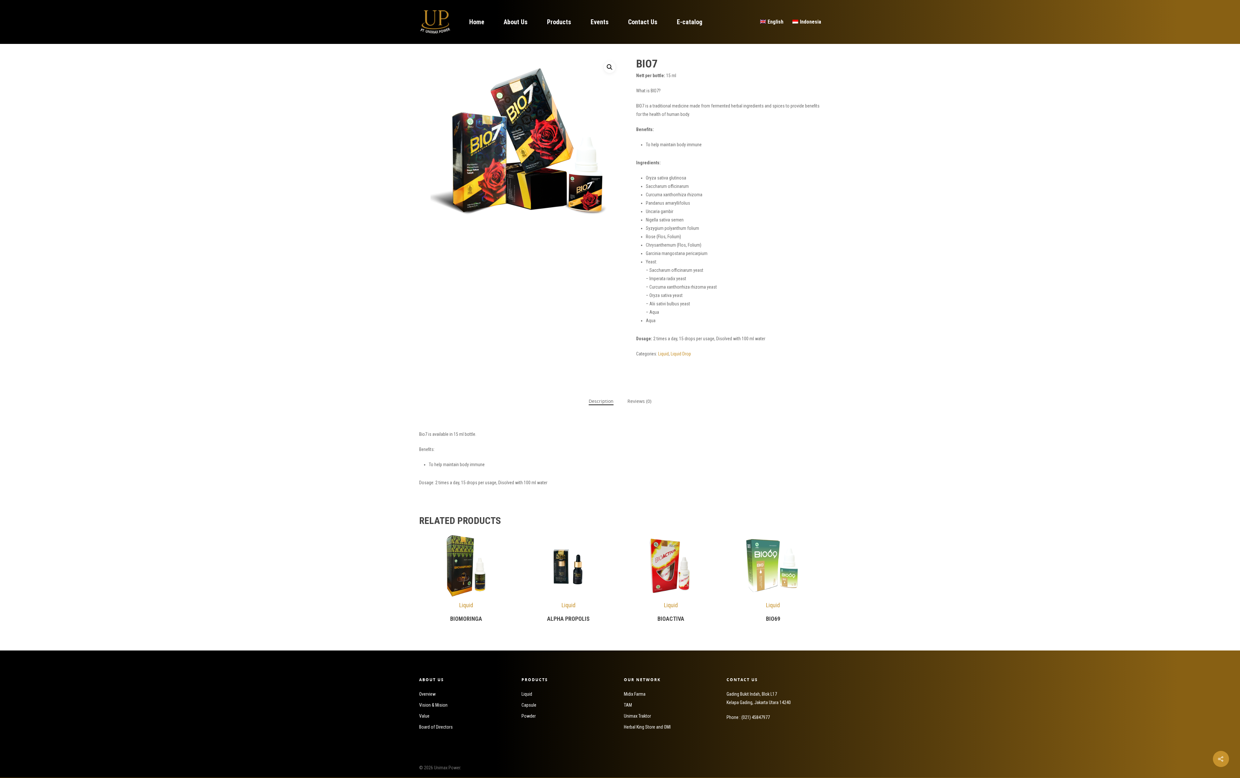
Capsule (529, 705)
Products (559, 22)
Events (600, 22)
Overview (427, 694)
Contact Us (642, 22)
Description (601, 401)
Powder (529, 716)
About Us (516, 22)
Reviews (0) (639, 401)
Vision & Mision (433, 705)
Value (424, 716)
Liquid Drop (681, 353)
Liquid (663, 353)
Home (476, 22)
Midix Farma (635, 694)
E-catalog (689, 22)
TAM (628, 705)
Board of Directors (436, 727)
